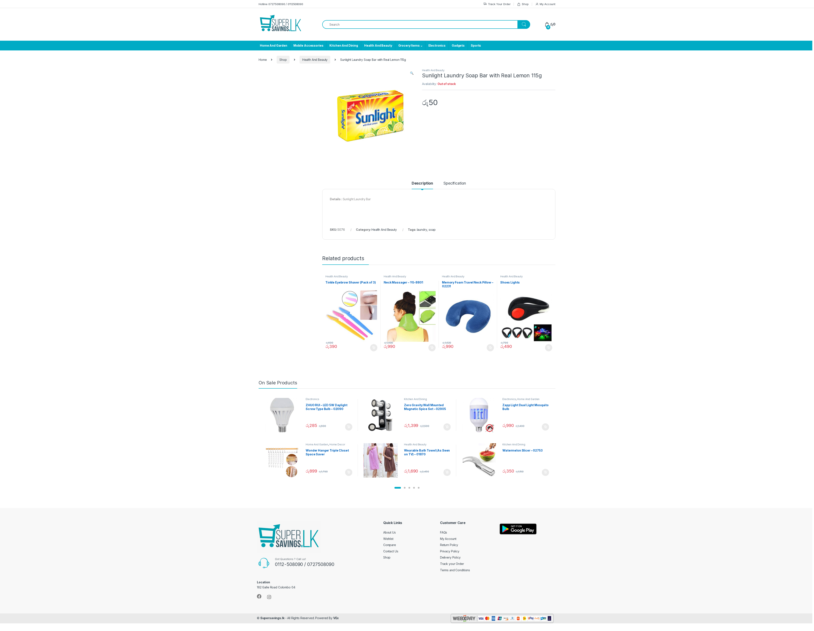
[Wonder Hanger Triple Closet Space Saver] (283, 460)
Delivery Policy (450, 557)
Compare (389, 545)
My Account (547, 4)
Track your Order (452, 564)
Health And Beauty (378, 45)
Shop (525, 4)
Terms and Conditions (455, 570)
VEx (336, 618)
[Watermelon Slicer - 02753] (480, 460)
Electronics (437, 45)
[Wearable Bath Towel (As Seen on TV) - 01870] (382, 460)
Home (263, 59)
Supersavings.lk (272, 618)
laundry (422, 229)
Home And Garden (273, 45)
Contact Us (390, 551)
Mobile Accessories (308, 45)
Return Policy (449, 545)
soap (432, 229)
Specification (454, 183)
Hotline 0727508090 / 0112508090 (281, 4)
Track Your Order (499, 4)
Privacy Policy (449, 551)
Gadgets (458, 45)
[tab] (422, 185)
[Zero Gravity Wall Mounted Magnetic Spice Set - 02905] (382, 415)
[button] (397, 488)
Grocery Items (409, 45)
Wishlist (388, 539)
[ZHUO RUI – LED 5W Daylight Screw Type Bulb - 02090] (283, 415)
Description (422, 183)
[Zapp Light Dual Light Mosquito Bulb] (480, 415)
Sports (476, 45)
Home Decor (337, 444)
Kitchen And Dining (343, 45)
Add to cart (373, 347)
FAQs (443, 532)
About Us (389, 532)
